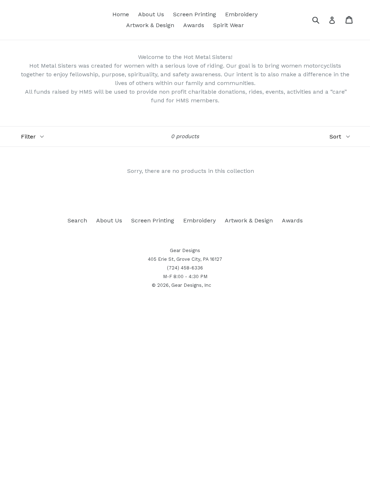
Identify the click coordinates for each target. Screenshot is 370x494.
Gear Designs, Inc (191, 285)
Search (77, 220)
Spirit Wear (228, 25)
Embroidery (241, 14)
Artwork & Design (150, 25)
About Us (151, 14)
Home (120, 14)
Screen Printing (194, 14)
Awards (193, 25)
